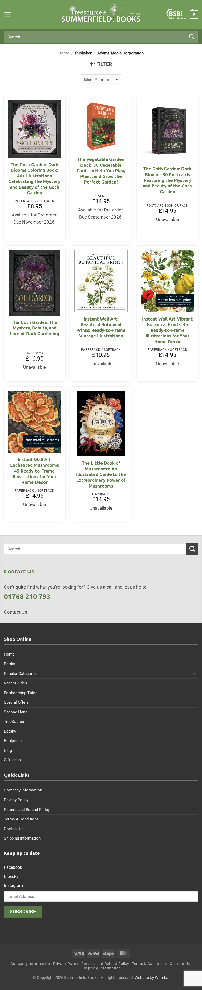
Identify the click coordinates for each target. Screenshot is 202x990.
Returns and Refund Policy (27, 809)
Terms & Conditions (21, 819)
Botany (10, 731)
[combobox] (101, 37)
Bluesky (11, 876)
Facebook (13, 867)
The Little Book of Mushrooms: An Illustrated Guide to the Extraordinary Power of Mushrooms (101, 474)
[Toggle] (195, 673)
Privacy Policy (16, 800)
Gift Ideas (12, 760)
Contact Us (14, 828)
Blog (8, 750)
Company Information (23, 790)
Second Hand (15, 712)
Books (9, 664)
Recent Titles (15, 683)
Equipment (13, 740)
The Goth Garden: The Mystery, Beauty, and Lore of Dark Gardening (34, 327)
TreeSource (14, 721)
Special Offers (16, 702)
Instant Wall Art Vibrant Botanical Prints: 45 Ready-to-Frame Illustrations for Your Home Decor (167, 330)
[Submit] (191, 37)
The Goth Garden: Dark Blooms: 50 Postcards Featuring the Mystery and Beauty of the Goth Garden (167, 180)
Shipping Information (22, 838)
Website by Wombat (152, 977)
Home (63, 53)
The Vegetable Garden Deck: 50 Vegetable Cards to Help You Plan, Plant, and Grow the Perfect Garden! (101, 170)
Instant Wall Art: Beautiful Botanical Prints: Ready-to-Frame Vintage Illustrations (100, 327)
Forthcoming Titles (20, 693)
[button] (7, 14)
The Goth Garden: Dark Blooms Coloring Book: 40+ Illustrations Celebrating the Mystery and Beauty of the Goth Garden (34, 179)
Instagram (13, 885)
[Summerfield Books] (101, 13)
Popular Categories (21, 673)
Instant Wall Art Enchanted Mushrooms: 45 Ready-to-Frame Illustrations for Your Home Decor (34, 471)
